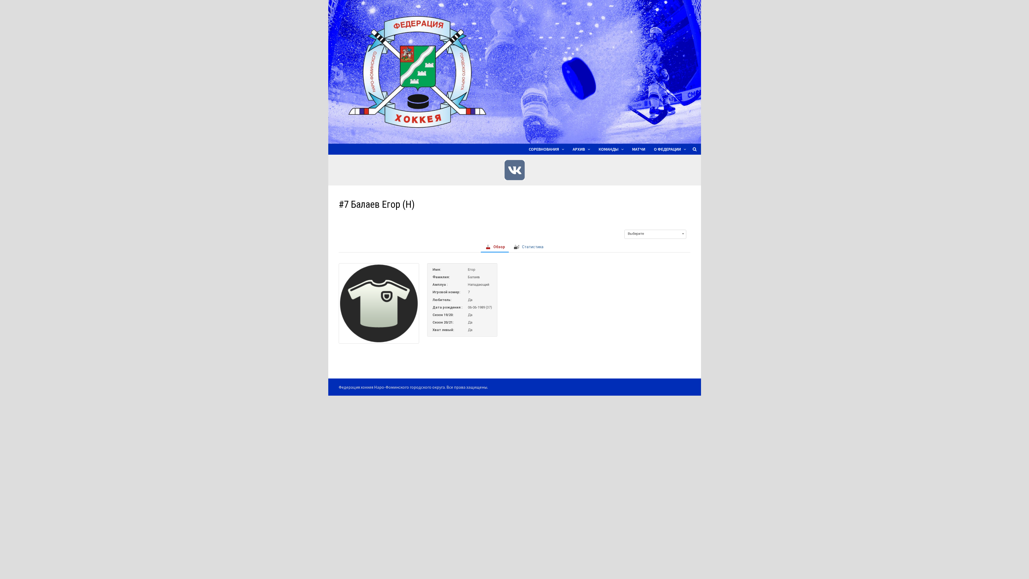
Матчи (638, 149)
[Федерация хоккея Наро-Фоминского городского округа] (514, 71)
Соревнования (544, 149)
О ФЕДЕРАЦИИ (667, 149)
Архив (579, 149)
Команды (608, 149)
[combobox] (655, 233)
